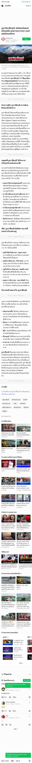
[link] (10, 697)
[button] (4, 697)
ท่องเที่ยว (23, 73)
